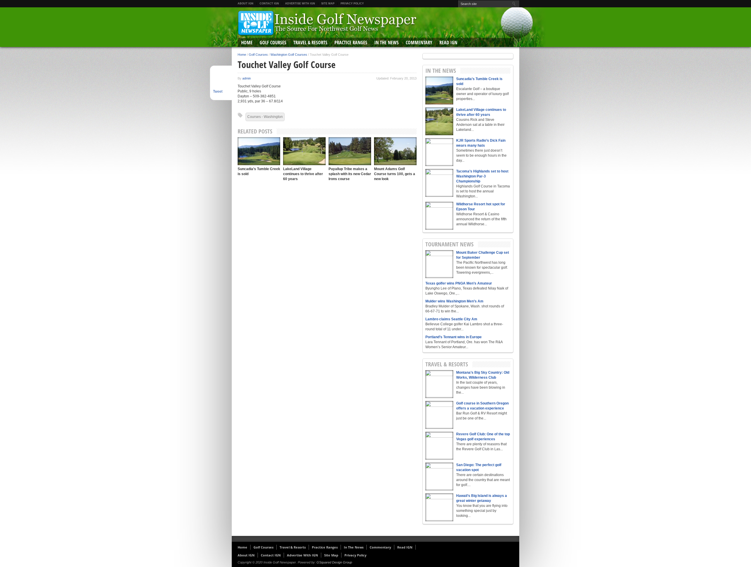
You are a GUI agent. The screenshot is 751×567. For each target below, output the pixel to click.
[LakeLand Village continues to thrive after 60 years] (304, 151)
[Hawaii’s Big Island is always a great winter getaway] (439, 507)
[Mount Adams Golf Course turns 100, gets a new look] (395, 151)
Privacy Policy (352, 3)
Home (247, 42)
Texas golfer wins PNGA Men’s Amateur (458, 283)
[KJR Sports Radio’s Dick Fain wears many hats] (439, 152)
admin (246, 78)
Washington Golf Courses (288, 54)
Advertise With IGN (300, 3)
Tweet (217, 91)
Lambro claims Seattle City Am (451, 319)
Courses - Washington (265, 117)
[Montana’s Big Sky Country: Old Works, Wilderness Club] (439, 384)
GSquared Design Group (334, 562)
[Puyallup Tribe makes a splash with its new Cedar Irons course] (350, 151)
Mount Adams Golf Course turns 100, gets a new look (394, 174)
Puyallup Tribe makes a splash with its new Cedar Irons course (350, 174)
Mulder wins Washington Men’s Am (454, 301)
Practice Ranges (350, 42)
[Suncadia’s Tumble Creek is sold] (259, 151)
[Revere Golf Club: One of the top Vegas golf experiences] (439, 446)
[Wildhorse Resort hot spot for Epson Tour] (439, 216)
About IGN (245, 3)
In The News (386, 42)
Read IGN (448, 42)
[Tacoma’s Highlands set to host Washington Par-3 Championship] (439, 183)
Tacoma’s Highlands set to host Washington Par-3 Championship (482, 176)
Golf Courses (273, 42)
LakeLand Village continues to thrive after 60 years (303, 174)
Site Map (327, 3)
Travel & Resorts (310, 42)
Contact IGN (269, 3)
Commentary (419, 42)
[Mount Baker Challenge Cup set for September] (439, 264)
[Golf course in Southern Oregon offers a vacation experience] (439, 415)
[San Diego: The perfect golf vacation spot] (439, 476)
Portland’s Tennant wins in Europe (453, 337)
